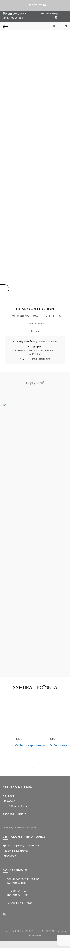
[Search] (62, 13)
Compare (36, 331)
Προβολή (28, 714)
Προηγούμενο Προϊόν (55, 26)
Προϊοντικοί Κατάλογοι (15, 850)
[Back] (5, 26)
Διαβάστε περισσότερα (30, 745)
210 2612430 (37, 5)
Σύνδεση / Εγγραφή (49, 14)
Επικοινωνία (9, 855)
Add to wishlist (36, 323)
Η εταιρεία (8, 795)
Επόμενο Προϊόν (64, 26)
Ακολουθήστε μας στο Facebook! (20, 827)
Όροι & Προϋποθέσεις (15, 806)
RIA (52, 738)
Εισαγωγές (9, 800)
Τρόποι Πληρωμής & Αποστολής (21, 845)
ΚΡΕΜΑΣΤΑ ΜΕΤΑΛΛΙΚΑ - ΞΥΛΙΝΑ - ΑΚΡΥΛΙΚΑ (35, 352)
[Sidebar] (4, 288)
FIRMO (18, 738)
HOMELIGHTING (40, 359)
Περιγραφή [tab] (35, 383)
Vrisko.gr (37, 935)
